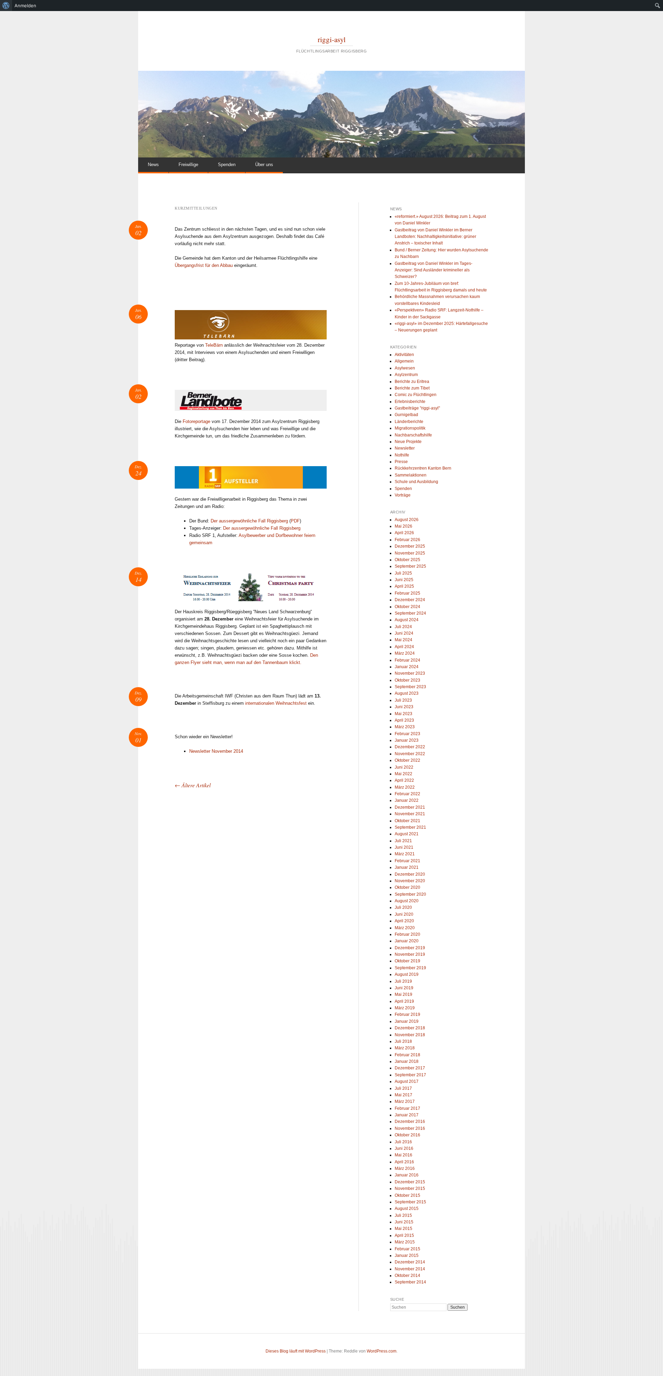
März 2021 (405, 853)
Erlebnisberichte (410, 401)
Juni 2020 (404, 914)
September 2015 (410, 1202)
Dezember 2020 (410, 874)
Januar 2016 (407, 1175)
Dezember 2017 (410, 1068)
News (153, 164)
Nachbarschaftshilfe (413, 435)
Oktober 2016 (407, 1135)
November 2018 (410, 1034)
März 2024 (405, 653)
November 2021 (410, 813)
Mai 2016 (403, 1155)
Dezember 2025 (410, 546)
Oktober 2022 (407, 760)
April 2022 (404, 780)
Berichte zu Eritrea (412, 381)
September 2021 (410, 827)
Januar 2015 (407, 1255)
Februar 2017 (407, 1108)
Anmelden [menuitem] (25, 5)
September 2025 (410, 566)
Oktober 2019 (407, 961)
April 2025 (404, 586)
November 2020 (410, 880)
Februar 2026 (407, 539)
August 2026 (407, 519)
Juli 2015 (403, 1215)
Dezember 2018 (410, 1028)
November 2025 (410, 553)
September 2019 (410, 967)
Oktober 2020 (407, 887)
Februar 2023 (407, 733)
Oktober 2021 (407, 820)
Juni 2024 (404, 633)
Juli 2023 (403, 700)
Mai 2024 (403, 639)
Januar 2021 (407, 867)
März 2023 (405, 726)
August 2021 (407, 833)
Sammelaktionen (410, 475)
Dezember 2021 (410, 807)
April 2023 (404, 720)
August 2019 (407, 974)
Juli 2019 (403, 981)
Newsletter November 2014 (216, 751)
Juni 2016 (404, 1148)
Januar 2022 (407, 800)
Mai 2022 (403, 773)
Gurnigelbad (406, 414)
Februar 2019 (407, 1014)
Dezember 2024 (410, 599)
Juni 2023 (404, 706)
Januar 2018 (407, 1061)
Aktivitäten (404, 354)
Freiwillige (188, 164)
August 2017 (407, 1081)
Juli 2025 (403, 573)
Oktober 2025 (407, 559)
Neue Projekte (408, 441)
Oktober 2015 (407, 1195)
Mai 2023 (403, 713)
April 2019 (404, 1001)
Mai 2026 (403, 526)
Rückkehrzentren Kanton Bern (423, 468)
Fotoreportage (196, 421)
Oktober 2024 (407, 606)
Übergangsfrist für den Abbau (204, 265)
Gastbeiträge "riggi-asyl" (417, 408)
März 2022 (405, 787)
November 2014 (410, 1269)
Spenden (227, 164)
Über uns (264, 164)
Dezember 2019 (410, 947)
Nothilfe (402, 455)
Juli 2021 (403, 840)
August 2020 (407, 900)
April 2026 (404, 532)
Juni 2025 (404, 579)
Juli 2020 (403, 907)
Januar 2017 (407, 1115)
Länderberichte (409, 421)
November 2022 (410, 753)
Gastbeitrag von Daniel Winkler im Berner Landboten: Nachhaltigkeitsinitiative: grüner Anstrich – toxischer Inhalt (435, 237)
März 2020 (405, 927)
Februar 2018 (407, 1054)
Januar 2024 (407, 666)
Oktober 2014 (407, 1275)
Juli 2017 (403, 1088)
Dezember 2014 (410, 1262)
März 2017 (405, 1101)
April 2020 (404, 920)
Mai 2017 (403, 1095)
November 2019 (410, 954)
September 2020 (410, 894)
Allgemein (404, 361)
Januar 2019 (407, 1021)
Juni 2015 (404, 1222)
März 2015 (405, 1242)
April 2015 (404, 1235)
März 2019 (405, 1007)
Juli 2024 (403, 626)
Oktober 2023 (407, 680)
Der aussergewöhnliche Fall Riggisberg (249, 520)
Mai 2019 (403, 994)
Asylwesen (405, 368)
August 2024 (407, 619)
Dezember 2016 (410, 1121)
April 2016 (404, 1162)
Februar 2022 (407, 793)
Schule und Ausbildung (416, 481)
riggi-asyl (332, 39)
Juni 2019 (404, 987)
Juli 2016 (403, 1141)
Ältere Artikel (193, 785)
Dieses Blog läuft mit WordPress (296, 1351)
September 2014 (410, 1282)
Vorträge (403, 495)
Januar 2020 (407, 941)
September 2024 (410, 613)
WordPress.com (381, 1351)
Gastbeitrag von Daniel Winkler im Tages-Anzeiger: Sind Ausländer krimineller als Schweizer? (433, 270)
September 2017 (410, 1074)
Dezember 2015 (410, 1182)
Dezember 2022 (410, 746)
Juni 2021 (404, 847)
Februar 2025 (407, 593)
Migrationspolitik (410, 428)
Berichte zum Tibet (412, 388)
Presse (401, 461)
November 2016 (410, 1128)
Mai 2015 (403, 1228)
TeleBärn (214, 345)
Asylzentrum (406, 374)
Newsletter (405, 448)
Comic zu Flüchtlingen (415, 394)
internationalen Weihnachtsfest (276, 703)
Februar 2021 (407, 860)
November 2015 (410, 1188)
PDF (295, 520)
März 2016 (405, 1168)
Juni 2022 (404, 767)
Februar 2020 (407, 934)
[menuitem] (6, 5)
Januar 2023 (407, 740)
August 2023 (407, 693)
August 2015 (407, 1208)
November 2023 (410, 673)
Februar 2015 (407, 1249)
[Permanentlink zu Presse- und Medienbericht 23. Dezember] (251, 477)
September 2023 (410, 686)
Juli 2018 (403, 1041)
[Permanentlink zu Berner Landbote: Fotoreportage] (251, 400)
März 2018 (405, 1048)
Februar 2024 (407, 660)
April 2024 (404, 646)
